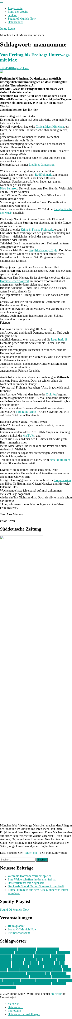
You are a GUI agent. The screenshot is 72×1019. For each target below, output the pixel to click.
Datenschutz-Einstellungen (24, 1014)
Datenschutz (15, 22)
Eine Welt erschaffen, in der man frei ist (31, 879)
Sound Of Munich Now (14, 909)
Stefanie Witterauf (40, 976)
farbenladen (58, 956)
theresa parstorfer (46, 980)
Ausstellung (7, 952)
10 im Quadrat (8, 949)
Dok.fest (51, 394)
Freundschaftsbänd (19, 932)
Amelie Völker (27, 949)
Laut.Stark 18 (59, 339)
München (14, 970)
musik (3, 970)
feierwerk (6, 959)
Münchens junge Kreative (36, 970)
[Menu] (1, 2)
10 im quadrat (16, 926)
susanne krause (61, 976)
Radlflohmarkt (43, 174)
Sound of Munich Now (22, 18)
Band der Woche (18, 11)
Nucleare (56, 993)
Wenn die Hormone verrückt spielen (29, 876)
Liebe (34, 963)
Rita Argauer (58, 973)
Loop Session (62, 480)
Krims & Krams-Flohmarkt (37, 229)
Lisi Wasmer (46, 963)
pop (48, 973)
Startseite (13, 1003)
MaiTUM (28, 435)
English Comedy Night (43, 250)
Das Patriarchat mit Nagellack (26, 882)
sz (1, 980)
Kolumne (17, 963)
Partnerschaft (18, 973)
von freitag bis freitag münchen (32, 983)
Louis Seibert (20, 966)
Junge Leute (15, 8)
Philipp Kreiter (36, 973)
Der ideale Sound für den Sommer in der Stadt (36, 886)
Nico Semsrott (8, 188)
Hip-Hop (30, 959)
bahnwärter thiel (25, 952)
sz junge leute (11, 980)
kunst (27, 963)
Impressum (14, 1010)
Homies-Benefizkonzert (14, 281)
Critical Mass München (50, 126)
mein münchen (52, 966)
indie (39, 959)
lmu (57, 963)
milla (65, 966)
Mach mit (31, 852)
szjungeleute (21, 68)
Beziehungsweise (22, 956)
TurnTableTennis (26, 411)
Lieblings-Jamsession (42, 164)
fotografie (18, 959)
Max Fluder (36, 966)
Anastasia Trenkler (48, 949)
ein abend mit (42, 956)
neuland (12, 15)
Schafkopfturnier (60, 459)
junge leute (49, 959)
